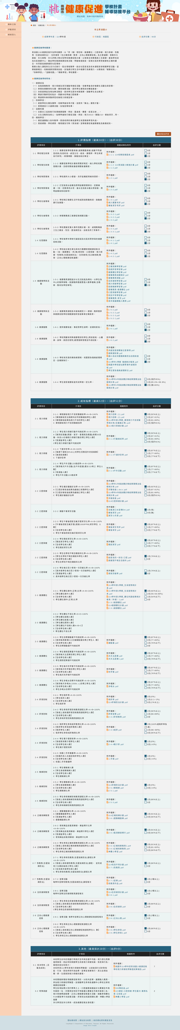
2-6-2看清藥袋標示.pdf (119, 833)
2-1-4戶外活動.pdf (117, 471)
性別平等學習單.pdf (118, 295)
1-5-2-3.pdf (114, 315)
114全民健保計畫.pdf (118, 892)
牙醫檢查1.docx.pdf (118, 490)
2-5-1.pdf (113, 791)
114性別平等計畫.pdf (118, 865)
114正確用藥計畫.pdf (118, 815)
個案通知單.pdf (116, 353)
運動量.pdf (114, 643)
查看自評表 (164, 134)
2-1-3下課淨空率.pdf (118, 455)
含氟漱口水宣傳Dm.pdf (119, 510)
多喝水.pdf (114, 686)
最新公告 (12, 24)
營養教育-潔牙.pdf (117, 298)
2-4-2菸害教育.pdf (117, 717)
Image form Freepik (90, 1025)
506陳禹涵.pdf (122, 988)
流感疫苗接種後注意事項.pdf (122, 350)
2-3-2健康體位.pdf (117, 602)
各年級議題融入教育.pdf (120, 301)
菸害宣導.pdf (115, 714)
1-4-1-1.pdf (114, 240)
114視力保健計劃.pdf (118, 426)
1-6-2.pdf (113, 340)
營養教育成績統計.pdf (119, 275)
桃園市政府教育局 (95, 16)
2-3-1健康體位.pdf (117, 608)
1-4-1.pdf (113, 243)
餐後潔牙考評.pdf (117, 206)
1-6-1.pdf (113, 329)
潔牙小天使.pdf (116, 516)
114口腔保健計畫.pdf (118, 501)
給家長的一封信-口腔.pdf (120, 558)
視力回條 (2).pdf (117, 417)
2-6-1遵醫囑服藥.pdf (118, 818)
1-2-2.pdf (113, 190)
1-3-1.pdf (113, 200)
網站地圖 (81, 16)
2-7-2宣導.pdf (115, 881)
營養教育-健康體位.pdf (119, 290)
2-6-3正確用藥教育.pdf (119, 849)
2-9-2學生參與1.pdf (118, 933)
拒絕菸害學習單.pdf (118, 269)
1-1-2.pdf (113, 168)
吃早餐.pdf (114, 672)
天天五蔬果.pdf (116, 656)
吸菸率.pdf (114, 699)
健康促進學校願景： (43, 47)
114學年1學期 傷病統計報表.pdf (123, 362)
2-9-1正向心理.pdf (117, 918)
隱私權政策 (72, 1020)
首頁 (34, 25)
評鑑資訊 (12, 29)
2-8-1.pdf (113, 895)
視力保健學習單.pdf (118, 284)
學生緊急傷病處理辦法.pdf (121, 370)
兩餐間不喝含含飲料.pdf (120, 560)
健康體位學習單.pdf (118, 272)
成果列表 (41, 25)
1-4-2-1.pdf (114, 256)
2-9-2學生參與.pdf (117, 930)
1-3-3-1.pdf (114, 232)
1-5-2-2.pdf (114, 313)
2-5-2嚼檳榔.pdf (116, 788)
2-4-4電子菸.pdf (116, 744)
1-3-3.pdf (113, 229)
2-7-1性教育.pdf (116, 868)
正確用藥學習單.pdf (118, 266)
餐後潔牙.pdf (115, 513)
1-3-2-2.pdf (114, 217)
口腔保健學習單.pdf (118, 292)
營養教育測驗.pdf (117, 278)
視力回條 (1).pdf (117, 414)
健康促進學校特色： (43, 78)
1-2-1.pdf (113, 178)
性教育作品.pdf (116, 883)
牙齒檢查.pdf (115, 498)
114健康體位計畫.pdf (118, 605)
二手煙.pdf (114, 759)
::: (1, 20)
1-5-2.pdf (113, 310)
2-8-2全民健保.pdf (117, 907)
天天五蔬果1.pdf (116, 659)
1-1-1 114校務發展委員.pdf (121, 155)
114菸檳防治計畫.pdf (118, 702)
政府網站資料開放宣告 (102, 1020)
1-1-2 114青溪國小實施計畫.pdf (123, 165)
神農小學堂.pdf (116, 852)
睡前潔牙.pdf (115, 545)
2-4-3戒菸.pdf (115, 730)
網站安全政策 (85, 1020)
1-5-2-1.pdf (114, 318)
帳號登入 (12, 34)
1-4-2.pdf (113, 253)
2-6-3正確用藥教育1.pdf (120, 846)
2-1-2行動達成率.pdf (118, 439)
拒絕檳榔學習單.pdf (118, 287)
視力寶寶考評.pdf (117, 203)
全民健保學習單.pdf (118, 281)
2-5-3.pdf (113, 802)
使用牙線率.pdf (116, 573)
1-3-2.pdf (113, 220)
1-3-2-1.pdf (114, 214)
